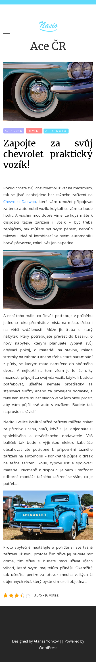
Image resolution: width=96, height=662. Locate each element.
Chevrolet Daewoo (19, 201)
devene (34, 131)
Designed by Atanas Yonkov (36, 641)
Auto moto (56, 131)
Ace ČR (48, 46)
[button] (6, 30)
